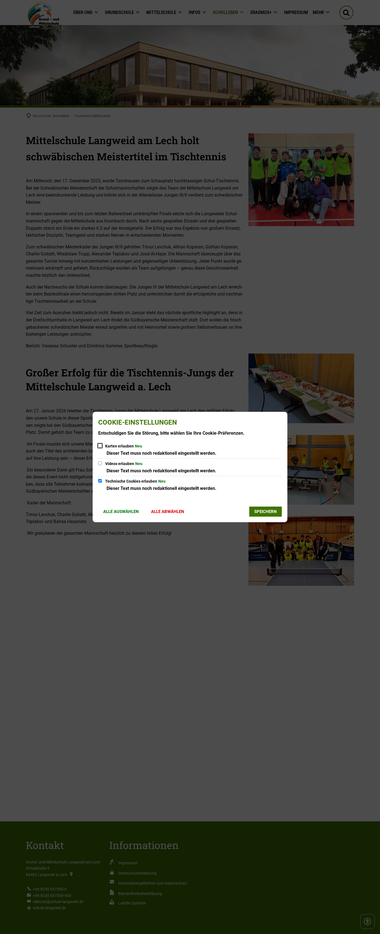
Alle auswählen (121, 511)
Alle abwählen (167, 511)
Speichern (265, 511)
